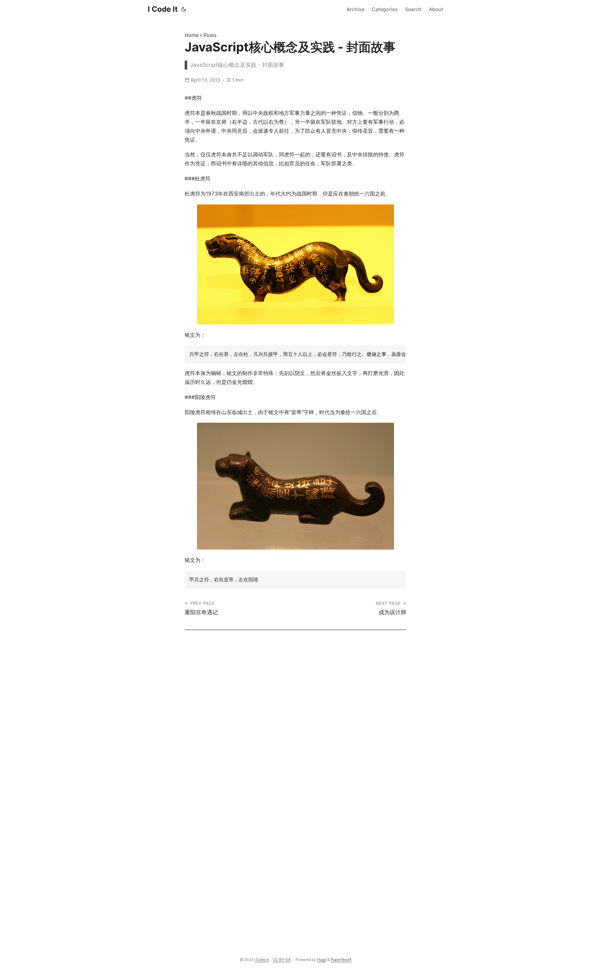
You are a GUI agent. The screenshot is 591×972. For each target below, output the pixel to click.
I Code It (163, 9)
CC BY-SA (282, 959)
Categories (385, 9)
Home (192, 35)
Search (413, 9)
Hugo (321, 959)
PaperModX (341, 959)
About (436, 9)
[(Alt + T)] (183, 9)
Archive (355, 9)
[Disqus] (295, 707)
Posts (209, 35)
